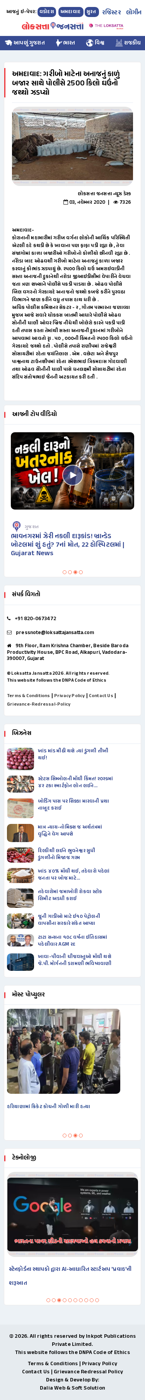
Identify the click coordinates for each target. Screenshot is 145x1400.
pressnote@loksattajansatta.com (55, 633)
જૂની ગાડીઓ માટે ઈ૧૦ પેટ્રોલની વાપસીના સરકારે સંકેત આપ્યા (69, 920)
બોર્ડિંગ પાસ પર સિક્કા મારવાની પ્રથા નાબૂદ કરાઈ (73, 805)
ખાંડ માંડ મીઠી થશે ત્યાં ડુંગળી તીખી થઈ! (73, 755)
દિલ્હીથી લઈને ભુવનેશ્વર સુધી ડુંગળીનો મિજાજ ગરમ (66, 854)
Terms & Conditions (28, 695)
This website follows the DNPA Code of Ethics (56, 680)
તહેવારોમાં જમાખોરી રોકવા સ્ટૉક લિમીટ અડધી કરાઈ (70, 895)
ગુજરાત (124, 527)
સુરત (92, 12)
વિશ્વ (99, 43)
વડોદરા (46, 12)
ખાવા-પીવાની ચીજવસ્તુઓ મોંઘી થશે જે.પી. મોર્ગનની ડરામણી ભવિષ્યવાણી (74, 960)
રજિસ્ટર (111, 13)
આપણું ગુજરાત (28, 43)
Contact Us (101, 695)
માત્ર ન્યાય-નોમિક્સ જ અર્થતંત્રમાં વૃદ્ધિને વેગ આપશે (70, 831)
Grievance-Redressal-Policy (38, 704)
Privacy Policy (69, 695)
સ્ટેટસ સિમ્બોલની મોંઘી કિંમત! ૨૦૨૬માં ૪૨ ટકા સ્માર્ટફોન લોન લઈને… (75, 783)
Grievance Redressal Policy (88, 1372)
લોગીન (134, 13)
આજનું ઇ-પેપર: (21, 12)
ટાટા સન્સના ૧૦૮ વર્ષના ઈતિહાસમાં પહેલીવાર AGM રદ (72, 941)
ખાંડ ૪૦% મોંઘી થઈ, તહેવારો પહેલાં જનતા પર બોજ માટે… (73, 875)
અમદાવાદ (71, 12)
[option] (72, 146)
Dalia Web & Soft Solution (72, 1388)
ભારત (69, 43)
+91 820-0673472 (35, 619)
